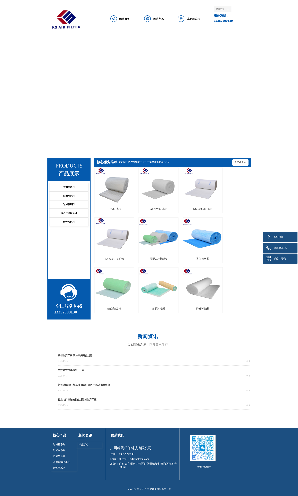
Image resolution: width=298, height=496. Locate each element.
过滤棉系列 (68, 187)
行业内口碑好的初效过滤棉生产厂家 (77, 399)
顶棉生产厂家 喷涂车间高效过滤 (75, 355)
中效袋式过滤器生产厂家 (71, 370)
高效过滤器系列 (69, 213)
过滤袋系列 (68, 204)
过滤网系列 (68, 195)
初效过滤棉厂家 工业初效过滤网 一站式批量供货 (84, 385)
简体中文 (220, 9)
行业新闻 (83, 444)
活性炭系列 (68, 222)
